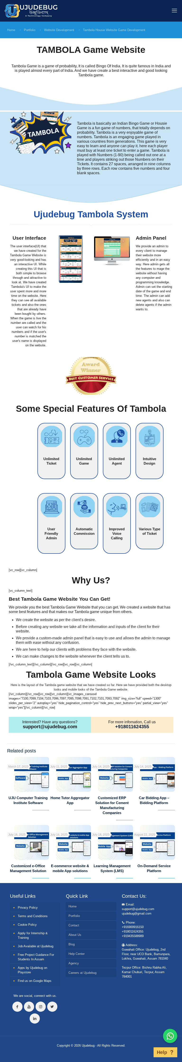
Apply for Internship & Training (33, 935)
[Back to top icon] (146, 1052)
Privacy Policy (28, 907)
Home (11, 30)
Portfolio (29, 30)
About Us (74, 935)
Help (162, 1052)
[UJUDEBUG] (31, 10)
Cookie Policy (27, 924)
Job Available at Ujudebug (35, 946)
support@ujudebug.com (50, 726)
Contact (73, 925)
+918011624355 (132, 726)
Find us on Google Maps (34, 981)
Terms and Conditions (33, 916)
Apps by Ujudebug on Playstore (32, 970)
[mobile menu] (174, 11)
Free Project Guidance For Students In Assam (36, 957)
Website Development (59, 30)
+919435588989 (133, 936)
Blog (71, 944)
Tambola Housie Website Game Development (114, 30)
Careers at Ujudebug (82, 973)
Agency (73, 963)
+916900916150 (133, 927)
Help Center (76, 954)
